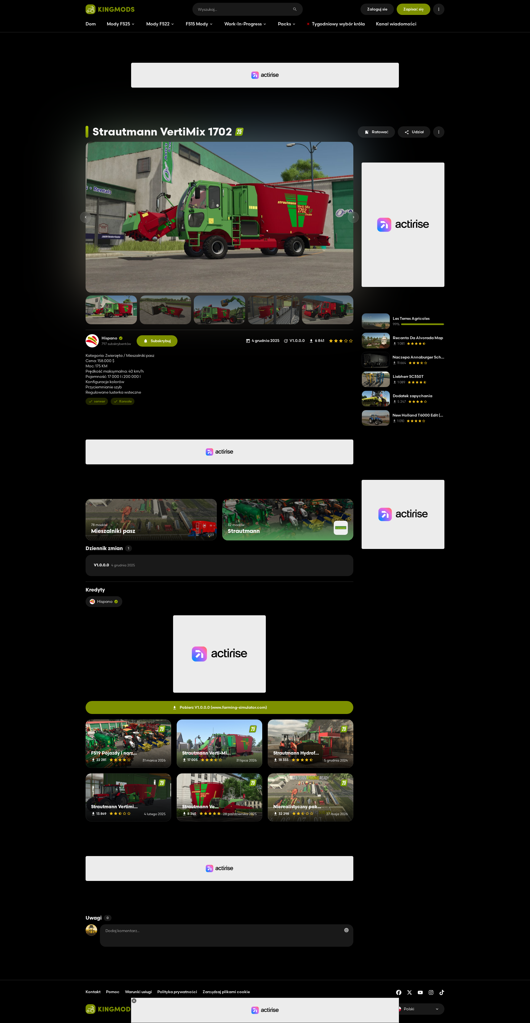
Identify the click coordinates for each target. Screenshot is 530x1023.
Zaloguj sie (377, 9)
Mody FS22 (157, 24)
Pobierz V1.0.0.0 (223, 707)
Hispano (109, 338)
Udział (418, 131)
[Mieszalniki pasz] (202, 530)
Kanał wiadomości (396, 24)
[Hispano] (92, 340)
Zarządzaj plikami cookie (226, 992)
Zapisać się (413, 9)
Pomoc (113, 991)
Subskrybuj (161, 340)
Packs (284, 24)
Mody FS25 (118, 24)
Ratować (380, 131)
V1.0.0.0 (114, 565)
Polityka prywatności (177, 991)
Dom (91, 24)
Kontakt (93, 991)
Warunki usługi (138, 991)
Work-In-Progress (243, 24)
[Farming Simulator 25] (239, 131)
